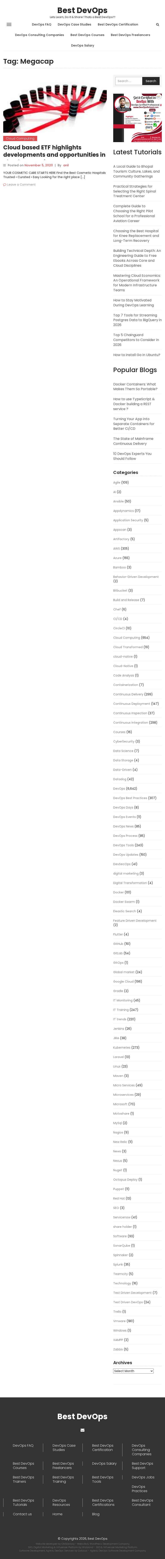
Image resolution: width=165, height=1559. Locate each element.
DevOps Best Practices (130, 798)
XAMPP (118, 1340)
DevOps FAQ (41, 24)
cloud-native (123, 656)
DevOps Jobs (143, 1477)
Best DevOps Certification (118, 24)
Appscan (119, 530)
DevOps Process (125, 836)
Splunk (118, 1264)
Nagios (118, 1132)
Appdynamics (123, 511)
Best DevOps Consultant (142, 1502)
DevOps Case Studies (74, 24)
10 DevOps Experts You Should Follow (132, 456)
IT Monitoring (123, 1000)
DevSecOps (122, 864)
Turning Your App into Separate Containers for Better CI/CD (133, 423)
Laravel (118, 1057)
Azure (117, 558)
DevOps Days (123, 807)
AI (114, 492)
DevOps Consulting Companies (39, 35)
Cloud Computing (20, 138)
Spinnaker (120, 1255)
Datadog (119, 779)
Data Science (123, 751)
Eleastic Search (124, 911)
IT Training (121, 1010)
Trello (117, 1311)
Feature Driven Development (135, 921)
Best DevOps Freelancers (130, 35)
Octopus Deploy (125, 1179)
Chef (117, 609)
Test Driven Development (132, 1293)
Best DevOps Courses (87, 35)
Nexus (117, 1161)
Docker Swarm (124, 902)
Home (58, 1514)
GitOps (118, 963)
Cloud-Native (123, 666)
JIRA (116, 1038)
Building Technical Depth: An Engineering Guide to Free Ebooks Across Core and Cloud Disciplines (137, 258)
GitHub (118, 944)
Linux (117, 1066)
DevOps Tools (123, 845)
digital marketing (126, 873)
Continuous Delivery (128, 694)
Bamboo (119, 567)
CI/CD (117, 619)
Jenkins (118, 1029)
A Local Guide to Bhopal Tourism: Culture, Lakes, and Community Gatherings (136, 171)
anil (66, 165)
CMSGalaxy (68, 1543)
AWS (116, 548)
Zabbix (118, 1349)
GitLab (118, 953)
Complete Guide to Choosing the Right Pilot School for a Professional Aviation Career (134, 213)
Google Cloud (123, 981)
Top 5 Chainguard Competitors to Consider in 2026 (136, 339)
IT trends (119, 1019)
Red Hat (119, 1198)
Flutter (118, 934)
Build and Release (126, 600)
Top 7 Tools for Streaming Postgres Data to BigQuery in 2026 (137, 320)
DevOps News (123, 826)
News (117, 1151)
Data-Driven (122, 770)
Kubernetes (121, 1047)
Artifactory (121, 539)
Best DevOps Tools (102, 1479)
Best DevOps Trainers (23, 1479)
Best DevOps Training (63, 1479)
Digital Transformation (130, 883)
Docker (118, 892)
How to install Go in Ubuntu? (136, 354)
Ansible (118, 501)
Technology (122, 1283)
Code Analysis (123, 675)
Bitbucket (120, 590)
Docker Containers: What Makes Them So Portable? (135, 387)
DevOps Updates (125, 854)
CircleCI (119, 628)
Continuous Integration (130, 722)
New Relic (120, 1142)
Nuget (117, 1170)
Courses (119, 732)
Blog (95, 1514)
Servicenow (121, 1217)
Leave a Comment (21, 184)
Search (151, 81)
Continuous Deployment (131, 704)
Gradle (118, 991)
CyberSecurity (123, 741)
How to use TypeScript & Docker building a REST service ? (134, 404)
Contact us (22, 1514)
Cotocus (83, 1550)
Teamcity (120, 1274)
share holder (122, 1227)
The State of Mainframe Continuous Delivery (133, 441)
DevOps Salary (82, 45)
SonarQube (121, 1245)
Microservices (123, 1095)
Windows (120, 1330)
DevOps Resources (61, 1502)
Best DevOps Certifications (103, 1502)
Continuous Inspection (130, 713)
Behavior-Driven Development (136, 577)
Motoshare (121, 1113)
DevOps (119, 788)
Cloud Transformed (128, 647)
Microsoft (120, 1104)
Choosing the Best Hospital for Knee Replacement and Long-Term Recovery (136, 236)
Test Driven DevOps (128, 1302)
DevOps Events (124, 817)
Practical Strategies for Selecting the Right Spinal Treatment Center (134, 191)
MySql (117, 1123)
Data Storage (123, 760)
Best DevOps (82, 10)
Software (120, 1236)
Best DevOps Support (142, 1465)
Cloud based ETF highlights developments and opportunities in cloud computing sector (54, 155)
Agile (116, 482)
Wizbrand (88, 1547)
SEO (116, 1208)
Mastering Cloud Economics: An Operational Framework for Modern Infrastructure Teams (137, 283)
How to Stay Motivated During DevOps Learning (133, 303)
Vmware (119, 1321)
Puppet (118, 1189)
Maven (118, 1076)
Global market (123, 972)
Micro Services (124, 1085)
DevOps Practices (139, 1489)
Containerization (125, 685)
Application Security (128, 520)
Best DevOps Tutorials (23, 1502)
